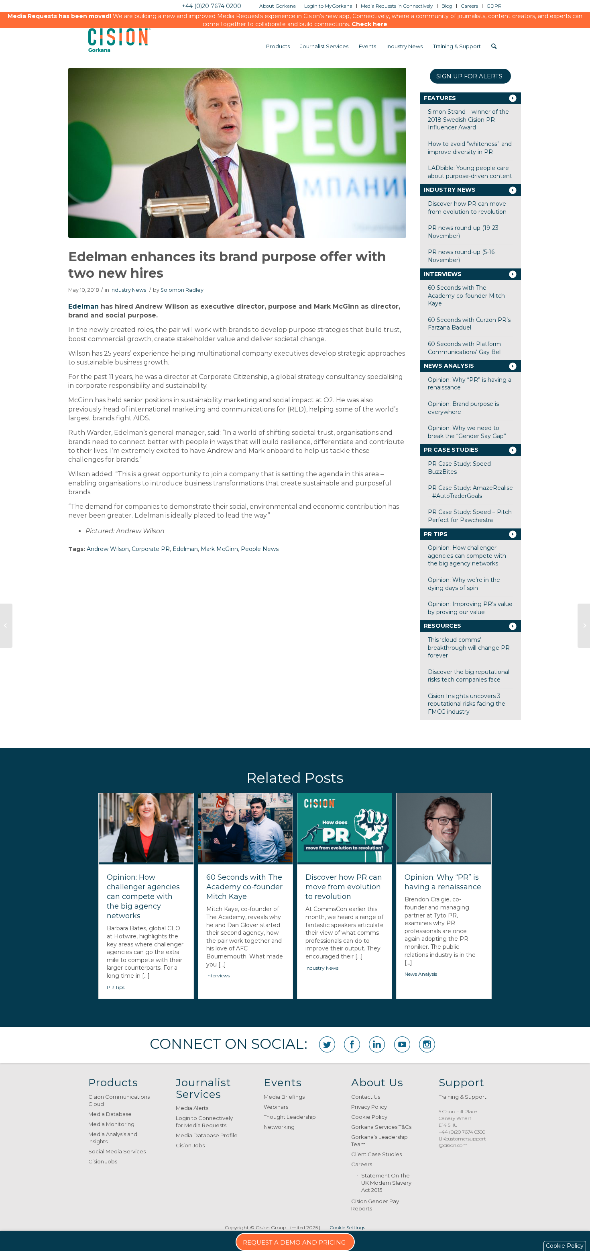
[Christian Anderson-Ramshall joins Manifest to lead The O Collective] (584, 626)
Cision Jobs (102, 1161)
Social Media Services (117, 1151)
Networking (279, 1127)
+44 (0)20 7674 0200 (211, 6)
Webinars (276, 1107)
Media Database (110, 1114)
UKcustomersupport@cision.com (462, 1142)
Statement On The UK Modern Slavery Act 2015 (386, 1182)
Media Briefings (284, 1096)
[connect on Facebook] (352, 1044)
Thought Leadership (290, 1117)
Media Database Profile (207, 1135)
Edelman (83, 306)
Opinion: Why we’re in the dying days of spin (464, 584)
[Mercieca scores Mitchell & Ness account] (6, 626)
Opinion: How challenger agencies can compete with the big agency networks (467, 555)
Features (440, 98)
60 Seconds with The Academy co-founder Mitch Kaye (466, 295)
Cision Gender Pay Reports (375, 1205)
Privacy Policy (369, 1107)
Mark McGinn (219, 549)
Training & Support (462, 1096)
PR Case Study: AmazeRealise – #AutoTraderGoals (470, 492)
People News (260, 549)
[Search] (494, 46)
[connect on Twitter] (327, 1044)
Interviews (443, 274)
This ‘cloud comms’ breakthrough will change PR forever (469, 647)
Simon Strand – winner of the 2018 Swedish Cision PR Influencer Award (468, 119)
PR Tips (436, 534)
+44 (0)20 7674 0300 (462, 1132)
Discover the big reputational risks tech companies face (468, 676)
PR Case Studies (451, 449)
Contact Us (365, 1096)
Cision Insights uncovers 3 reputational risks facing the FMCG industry (466, 703)
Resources (442, 625)
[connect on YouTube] (402, 1044)
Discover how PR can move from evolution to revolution (467, 207)
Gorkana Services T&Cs (381, 1127)
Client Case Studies (376, 1154)
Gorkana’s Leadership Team (379, 1140)
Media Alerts (192, 1108)
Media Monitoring (111, 1124)
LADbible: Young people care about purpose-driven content (470, 172)
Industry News (128, 290)
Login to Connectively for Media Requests (204, 1121)
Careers (361, 1164)
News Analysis (449, 365)
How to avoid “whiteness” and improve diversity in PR (470, 148)
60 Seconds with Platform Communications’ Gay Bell (465, 348)
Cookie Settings (347, 1227)
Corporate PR (151, 549)
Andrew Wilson (108, 549)
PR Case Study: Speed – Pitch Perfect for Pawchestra (470, 516)
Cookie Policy (369, 1117)
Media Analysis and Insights (112, 1138)
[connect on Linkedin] (377, 1044)
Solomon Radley (182, 290)
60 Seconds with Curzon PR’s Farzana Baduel (469, 324)
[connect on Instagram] (427, 1044)
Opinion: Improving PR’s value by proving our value (470, 608)
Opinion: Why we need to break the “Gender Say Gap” (467, 432)
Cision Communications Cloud (119, 1100)
